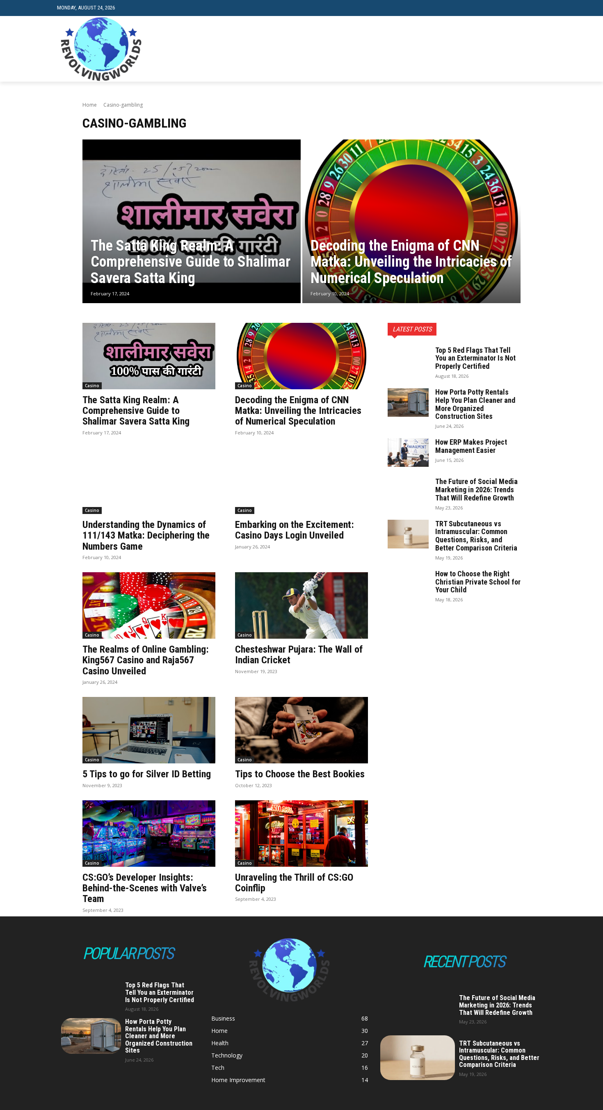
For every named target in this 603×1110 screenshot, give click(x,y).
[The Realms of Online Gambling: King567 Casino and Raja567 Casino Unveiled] (148, 605)
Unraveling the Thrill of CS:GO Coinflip (294, 883)
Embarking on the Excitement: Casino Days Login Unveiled (294, 530)
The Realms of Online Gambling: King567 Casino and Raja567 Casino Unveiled (145, 660)
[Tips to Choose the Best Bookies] (301, 730)
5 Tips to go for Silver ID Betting (146, 774)
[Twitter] (528, 49)
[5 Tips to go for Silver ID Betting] (148, 730)
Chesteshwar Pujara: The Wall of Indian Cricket (299, 655)
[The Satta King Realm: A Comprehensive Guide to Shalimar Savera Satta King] (191, 221)
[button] (539, 8)
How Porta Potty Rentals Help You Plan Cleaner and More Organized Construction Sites (475, 404)
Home (89, 104)
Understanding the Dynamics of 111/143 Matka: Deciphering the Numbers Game (146, 535)
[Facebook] (503, 49)
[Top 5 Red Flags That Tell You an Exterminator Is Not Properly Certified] (408, 360)
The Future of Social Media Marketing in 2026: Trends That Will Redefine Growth (476, 489)
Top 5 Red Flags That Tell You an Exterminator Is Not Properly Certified (475, 358)
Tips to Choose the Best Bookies (300, 774)
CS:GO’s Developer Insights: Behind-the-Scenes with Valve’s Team (144, 888)
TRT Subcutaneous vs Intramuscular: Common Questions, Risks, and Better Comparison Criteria (476, 535)
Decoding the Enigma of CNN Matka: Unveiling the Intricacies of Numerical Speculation (298, 410)
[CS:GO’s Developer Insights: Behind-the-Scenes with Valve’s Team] (148, 833)
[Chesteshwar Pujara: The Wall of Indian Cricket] (301, 605)
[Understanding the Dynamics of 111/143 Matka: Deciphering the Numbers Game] (148, 481)
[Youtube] (541, 49)
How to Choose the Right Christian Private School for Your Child (478, 581)
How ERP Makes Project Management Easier (471, 446)
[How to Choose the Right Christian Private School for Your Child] (408, 584)
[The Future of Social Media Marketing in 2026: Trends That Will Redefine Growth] (408, 491)
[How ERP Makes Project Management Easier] (408, 452)
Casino (92, 385)
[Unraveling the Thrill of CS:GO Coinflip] (301, 833)
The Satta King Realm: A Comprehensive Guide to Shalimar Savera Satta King (136, 410)
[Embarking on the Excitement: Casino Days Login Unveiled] (301, 481)
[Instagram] (516, 49)
